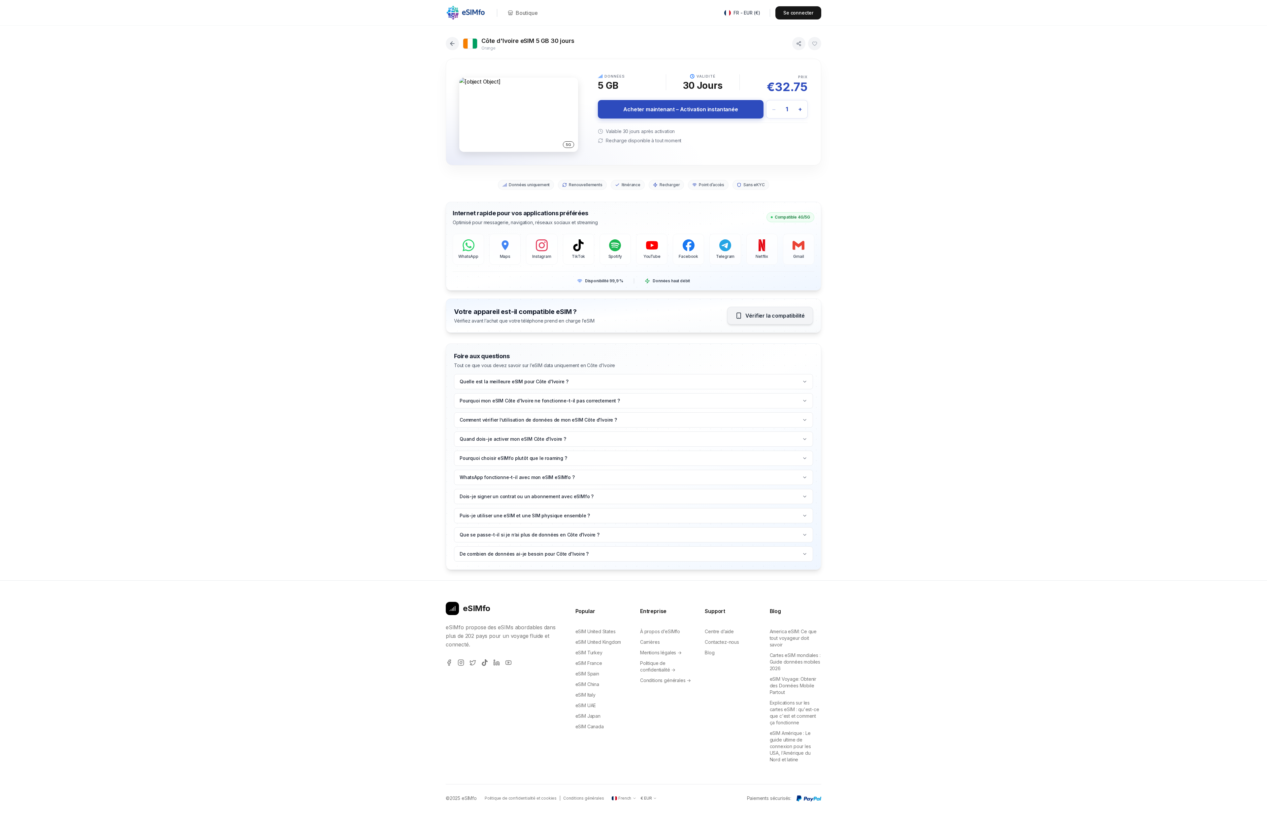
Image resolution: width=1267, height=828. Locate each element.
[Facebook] (449, 662)
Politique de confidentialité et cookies (521, 798)
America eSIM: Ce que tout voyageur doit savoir (793, 638)
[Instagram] (461, 662)
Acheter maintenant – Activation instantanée (680, 109)
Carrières (650, 642)
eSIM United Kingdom (598, 642)
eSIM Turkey (588, 652)
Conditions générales (583, 798)
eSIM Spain (587, 673)
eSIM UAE (585, 705)
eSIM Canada (589, 726)
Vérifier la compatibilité (775, 315)
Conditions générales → (665, 680)
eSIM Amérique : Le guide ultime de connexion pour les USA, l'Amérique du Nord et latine (790, 746)
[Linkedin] (496, 662)
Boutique (527, 13)
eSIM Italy (585, 695)
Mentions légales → (661, 652)
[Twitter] (473, 662)
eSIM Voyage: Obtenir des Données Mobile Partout (793, 685)
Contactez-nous (722, 642)
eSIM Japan (588, 716)
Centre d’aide (719, 631)
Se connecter (798, 13)
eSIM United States (595, 631)
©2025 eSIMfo (461, 798)
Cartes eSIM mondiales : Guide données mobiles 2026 (795, 661)
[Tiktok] (484, 662)
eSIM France (588, 663)
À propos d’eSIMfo (660, 631)
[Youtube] (508, 662)
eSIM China (587, 684)
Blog (709, 652)
